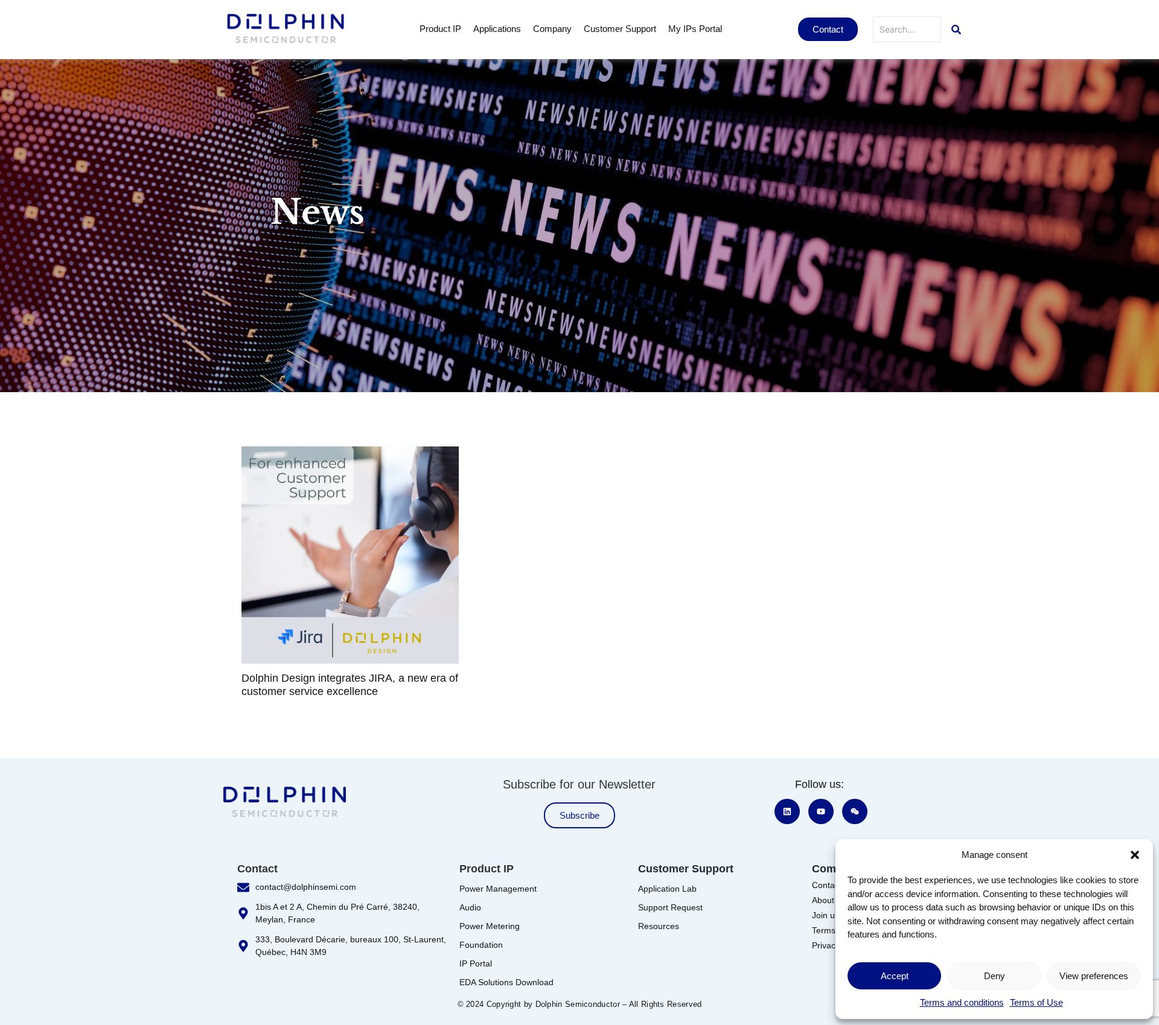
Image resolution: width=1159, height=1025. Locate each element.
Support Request (670, 907)
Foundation (481, 945)
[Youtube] (821, 811)
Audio (470, 907)
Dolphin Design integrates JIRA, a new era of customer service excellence (349, 684)
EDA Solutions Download (506, 982)
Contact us (832, 885)
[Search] (956, 29)
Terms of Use (1036, 1002)
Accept (894, 976)
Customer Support (620, 29)
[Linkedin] (787, 811)
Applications (497, 29)
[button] (1135, 855)
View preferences (1093, 976)
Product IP (440, 29)
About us (829, 900)
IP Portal (475, 963)
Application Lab (667, 888)
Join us (825, 915)
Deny (994, 976)
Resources (658, 926)
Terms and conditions (962, 1002)
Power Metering (489, 926)
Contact (257, 869)
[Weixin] (854, 811)
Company (552, 29)
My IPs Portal (695, 29)
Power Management (498, 888)
